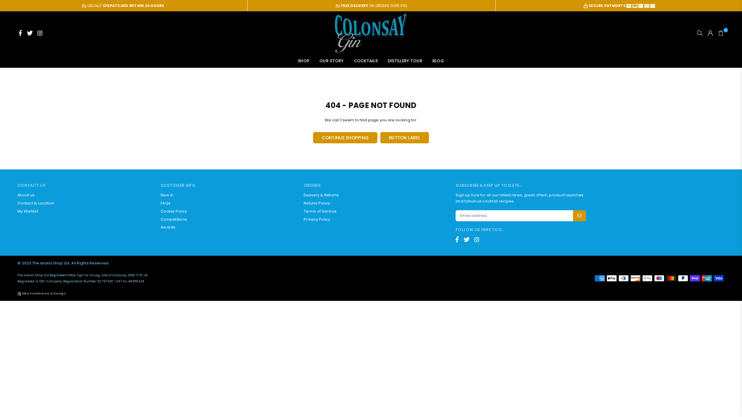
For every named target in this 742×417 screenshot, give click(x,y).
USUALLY (125, 5)
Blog (438, 61)
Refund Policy (317, 203)
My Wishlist (27, 211)
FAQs (165, 203)
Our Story (331, 61)
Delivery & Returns (321, 195)
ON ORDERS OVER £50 (374, 5)
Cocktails (366, 61)
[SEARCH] (699, 33)
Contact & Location (35, 203)
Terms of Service (320, 211)
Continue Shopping (345, 138)
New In (167, 195)
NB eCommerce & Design (44, 293)
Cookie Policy (174, 211)
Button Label (404, 138)
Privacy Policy (317, 219)
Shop (303, 61)
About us (25, 195)
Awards (168, 227)
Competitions (174, 219)
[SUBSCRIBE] (579, 215)
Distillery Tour (405, 61)
